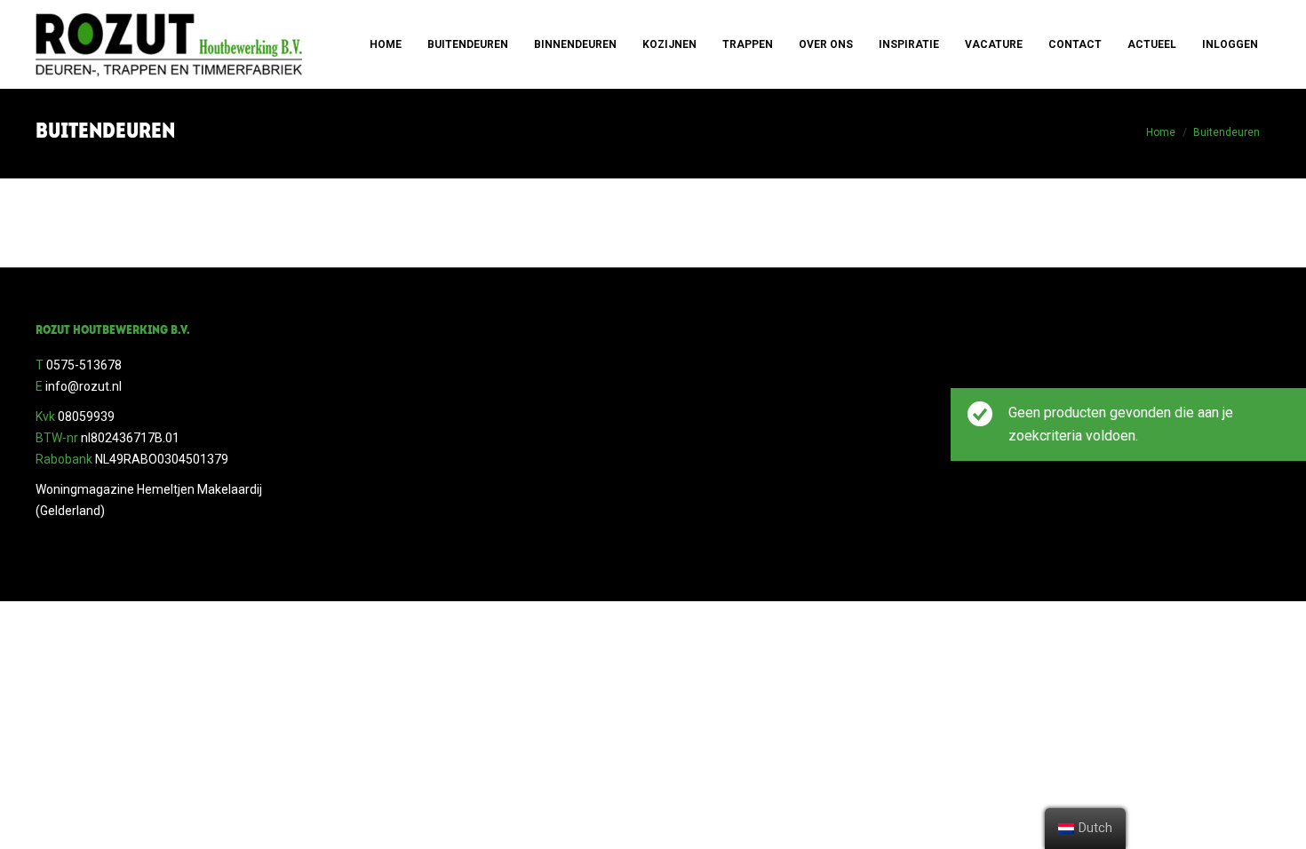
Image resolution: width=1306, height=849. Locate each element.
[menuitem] (385, 44)
